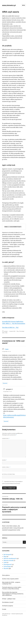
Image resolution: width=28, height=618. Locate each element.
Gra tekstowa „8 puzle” (8, 602)
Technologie (21, 331)
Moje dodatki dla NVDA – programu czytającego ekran (11, 583)
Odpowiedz (5, 383)
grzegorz (6, 331)
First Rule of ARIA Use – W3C (10, 327)
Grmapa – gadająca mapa (8, 599)
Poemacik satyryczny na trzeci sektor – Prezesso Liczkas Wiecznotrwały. (12, 588)
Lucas (6, 349)
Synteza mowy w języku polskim (10, 579)
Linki (5, 562)
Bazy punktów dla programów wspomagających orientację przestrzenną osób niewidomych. (12, 593)
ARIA (3, 332)
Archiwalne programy (7, 606)
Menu (23, 5)
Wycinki (6, 568)
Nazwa (4, 460)
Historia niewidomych (10, 558)
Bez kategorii (7, 554)
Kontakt (4, 609)
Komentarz (6, 438)
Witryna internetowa (8, 474)
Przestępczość (8, 564)
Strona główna (6, 575)
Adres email (6, 467)
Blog (18, 331)
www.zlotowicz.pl (9, 5)
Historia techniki (8, 560)
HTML (6, 332)
